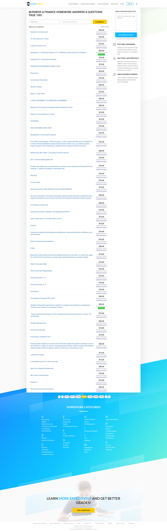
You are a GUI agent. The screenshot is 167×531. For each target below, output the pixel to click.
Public (32, 248)
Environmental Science (70, 426)
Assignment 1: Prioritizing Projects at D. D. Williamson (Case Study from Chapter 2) (58, 52)
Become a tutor (69, 523)
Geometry (66, 447)
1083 (96, 397)
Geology (65, 445)
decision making (36, 87)
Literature (87, 440)
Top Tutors (114, 4)
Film (64, 433)
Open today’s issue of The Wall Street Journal (45, 219)
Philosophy (109, 426)
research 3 (33, 382)
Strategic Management (38, 323)
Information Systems (91, 431)
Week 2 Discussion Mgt (38, 264)
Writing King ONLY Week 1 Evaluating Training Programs (49, 153)
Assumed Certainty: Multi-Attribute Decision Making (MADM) (51, 189)
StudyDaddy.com (88, 526)
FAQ (122, 4)
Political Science (111, 431)
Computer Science (47, 454)
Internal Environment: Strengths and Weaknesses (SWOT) (50, 212)
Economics (66, 419)
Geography (66, 443)
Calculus (44, 447)
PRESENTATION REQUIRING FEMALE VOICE (45, 66)
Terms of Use (120, 523)
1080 (78, 397)
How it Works (73, 4)
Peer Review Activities (37, 330)
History (86, 422)
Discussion (34, 73)
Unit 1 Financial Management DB (41, 159)
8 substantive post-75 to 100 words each (44, 361)
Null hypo (33, 175)
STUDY (36, 4)
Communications (47, 452)
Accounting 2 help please (39, 80)
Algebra (44, 422)
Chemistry (45, 450)
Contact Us (87, 523)
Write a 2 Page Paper (37, 94)
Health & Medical (89, 419)
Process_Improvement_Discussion (42, 389)
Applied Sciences (47, 424)
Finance (33, 225)
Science (108, 445)
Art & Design (46, 429)
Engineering (66, 422)
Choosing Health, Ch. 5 (38, 278)
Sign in (130, 4)
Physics (108, 429)
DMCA (110, 523)
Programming (110, 436)
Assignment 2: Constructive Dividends (43, 59)
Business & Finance (48, 440)
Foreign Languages (69, 436)
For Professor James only (39, 205)
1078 (67, 397)
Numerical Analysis (112, 419)
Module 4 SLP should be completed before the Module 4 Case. (51, 107)
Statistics (109, 450)
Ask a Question (103, 4)
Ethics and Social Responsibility (41, 271)
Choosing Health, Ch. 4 (38, 284)
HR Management (89, 424)
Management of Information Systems (43, 135)
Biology (44, 438)
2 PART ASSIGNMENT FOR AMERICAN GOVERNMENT (48, 100)
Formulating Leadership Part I (40, 337)
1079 (72, 397)
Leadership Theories (37, 355)
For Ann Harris (35, 182)
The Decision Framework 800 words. (42, 298)
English (65, 424)
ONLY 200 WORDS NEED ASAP (41, 128)
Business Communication (39, 32)
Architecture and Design (49, 426)
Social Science (110, 447)
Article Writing (46, 431)
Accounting (45, 419)
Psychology (109, 438)
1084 (101, 397)
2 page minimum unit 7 (38, 46)
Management (88, 447)
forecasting (34, 291)
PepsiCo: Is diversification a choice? (42, 114)
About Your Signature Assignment (41, 368)
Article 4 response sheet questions (42, 241)
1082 (90, 397)
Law (85, 438)
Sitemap (131, 523)
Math (86, 452)
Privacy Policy (99, 523)
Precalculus (109, 433)
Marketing (87, 450)
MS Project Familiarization (39, 375)
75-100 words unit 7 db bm (39, 39)
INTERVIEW (34, 121)
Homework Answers (88, 4)
